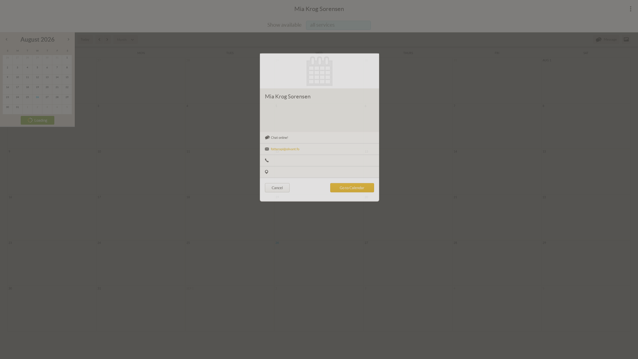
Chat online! (279, 154)
